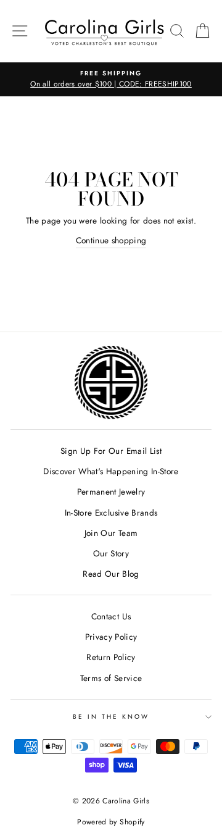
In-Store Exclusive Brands (111, 512)
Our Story (111, 553)
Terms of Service (111, 678)
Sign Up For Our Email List (111, 451)
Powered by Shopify (110, 821)
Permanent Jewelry (111, 491)
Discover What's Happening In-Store (111, 471)
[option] (111, 80)
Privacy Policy (111, 636)
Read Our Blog (111, 573)
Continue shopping (111, 240)
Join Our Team (111, 533)
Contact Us (111, 616)
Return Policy (110, 657)
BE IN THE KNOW (111, 716)
